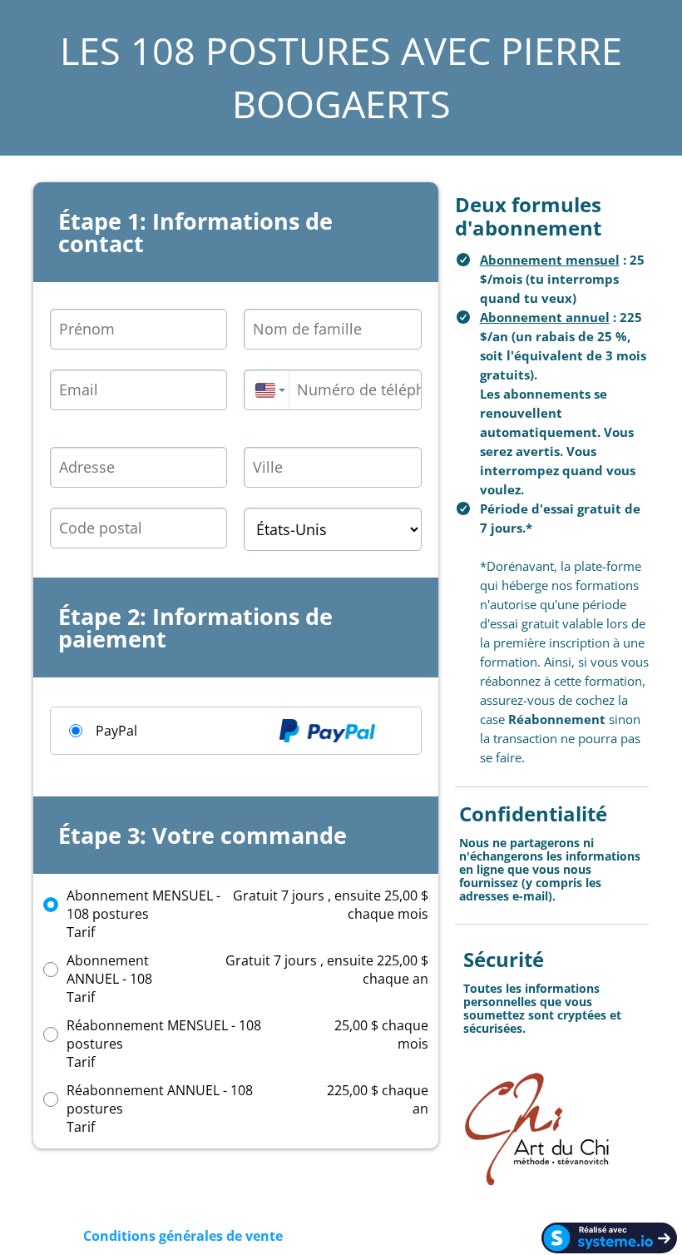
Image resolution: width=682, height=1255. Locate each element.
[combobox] (266, 390)
